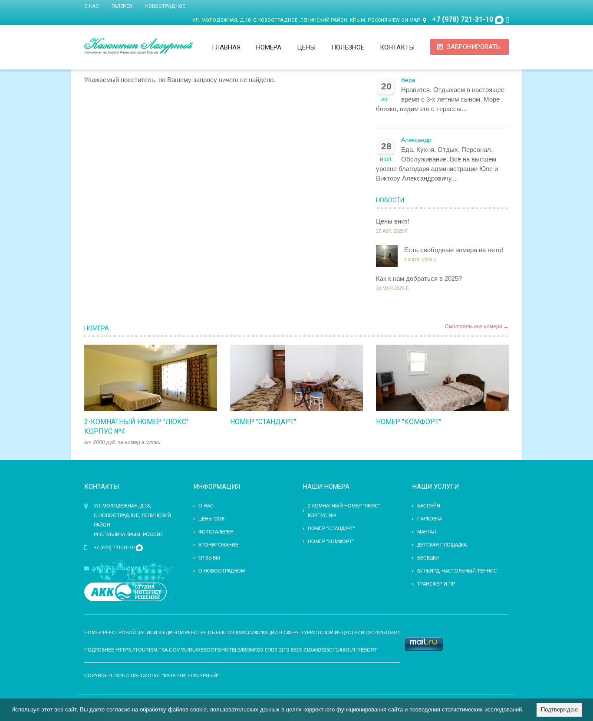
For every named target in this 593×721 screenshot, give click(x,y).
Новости (390, 200)
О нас (91, 6)
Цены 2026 (211, 518)
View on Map (404, 20)
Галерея (122, 6)
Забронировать (473, 47)
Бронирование (218, 544)
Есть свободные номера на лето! (453, 250)
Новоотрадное (165, 6)
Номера (268, 47)
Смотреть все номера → (477, 326)
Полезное (347, 47)
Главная (226, 47)
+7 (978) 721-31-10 (462, 19)
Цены (306, 47)
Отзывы (209, 557)
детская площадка (442, 544)
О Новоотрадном (221, 570)
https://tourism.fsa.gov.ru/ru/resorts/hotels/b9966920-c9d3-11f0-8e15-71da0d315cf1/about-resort (246, 649)
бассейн (428, 505)
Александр (416, 140)
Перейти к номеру (141, 378)
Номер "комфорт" (408, 422)
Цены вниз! (392, 221)
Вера (408, 80)
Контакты (397, 47)
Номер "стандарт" (263, 422)
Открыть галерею (159, 378)
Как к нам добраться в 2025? (419, 278)
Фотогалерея (216, 531)
